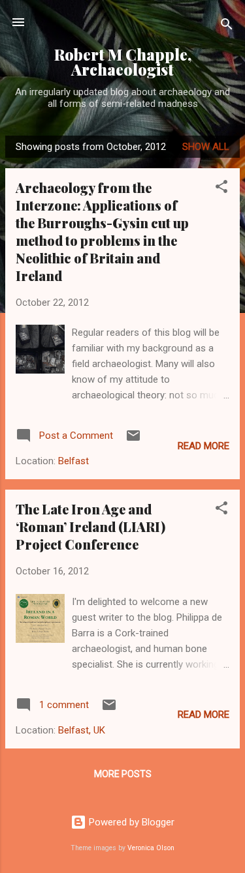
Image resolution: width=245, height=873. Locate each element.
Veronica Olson (150, 848)
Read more (203, 446)
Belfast (73, 461)
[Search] (227, 26)
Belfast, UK (81, 730)
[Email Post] (133, 440)
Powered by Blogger (130, 822)
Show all (205, 147)
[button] (221, 189)
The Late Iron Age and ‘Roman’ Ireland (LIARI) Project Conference (90, 526)
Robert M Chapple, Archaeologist (122, 62)
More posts (123, 774)
